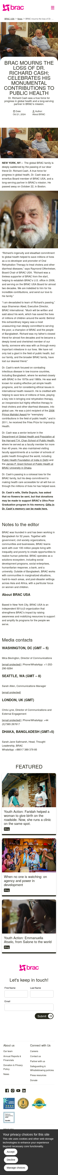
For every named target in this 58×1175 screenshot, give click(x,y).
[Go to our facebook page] (7, 1091)
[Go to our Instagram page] (13, 1091)
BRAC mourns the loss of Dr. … (39, 18)
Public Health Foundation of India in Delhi (25, 460)
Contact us (35, 1056)
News (19, 18)
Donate (33, 1080)
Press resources (38, 1075)
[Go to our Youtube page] (18, 1091)
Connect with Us (40, 1045)
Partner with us (37, 1061)
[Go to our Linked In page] (24, 1091)
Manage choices (16, 1167)
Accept (10, 1151)
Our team (8, 1051)
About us (8, 1045)
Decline (11, 1159)
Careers (34, 1051)
